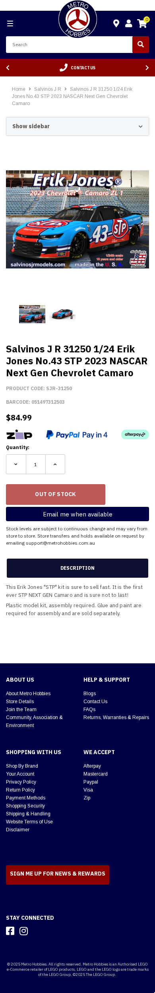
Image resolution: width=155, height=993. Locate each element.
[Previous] (8, 68)
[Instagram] (23, 931)
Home (18, 89)
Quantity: (17, 447)
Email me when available (77, 514)
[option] (77, 68)
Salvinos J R (48, 89)
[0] (142, 24)
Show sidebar (31, 126)
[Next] (147, 68)
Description (77, 568)
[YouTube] (38, 931)
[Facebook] (10, 931)
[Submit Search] (140, 44)
